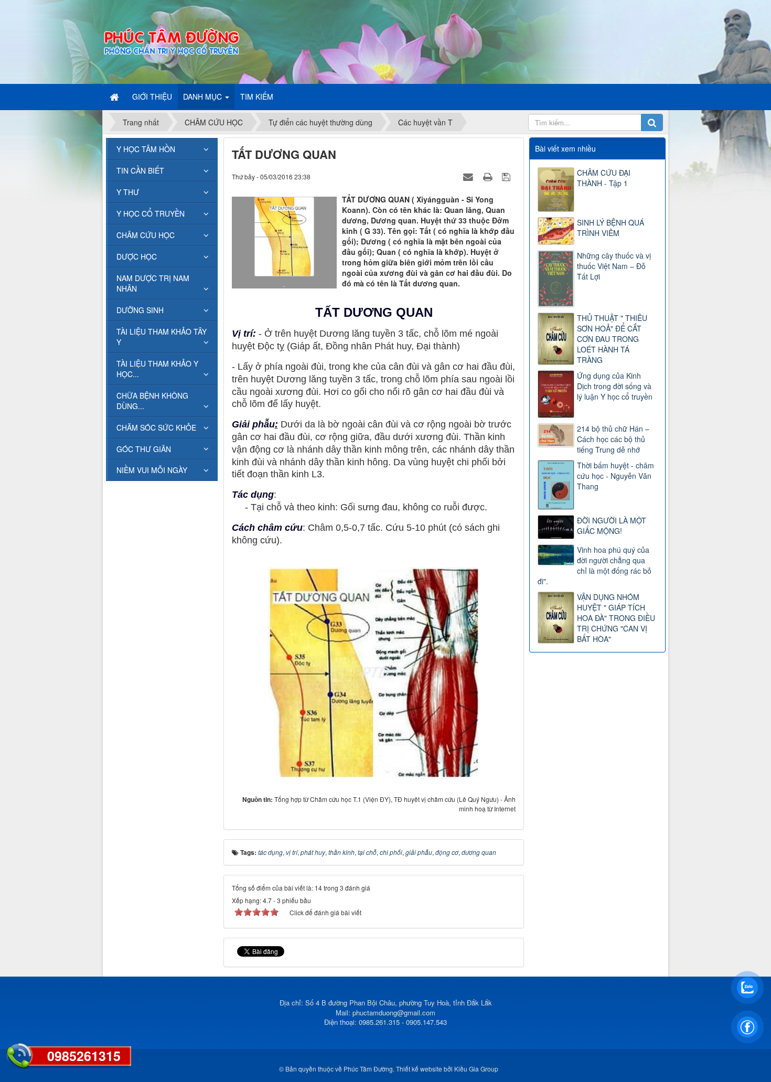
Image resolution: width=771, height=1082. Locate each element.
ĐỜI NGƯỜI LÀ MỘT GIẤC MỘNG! (611, 525)
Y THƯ (127, 192)
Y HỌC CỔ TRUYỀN (150, 213)
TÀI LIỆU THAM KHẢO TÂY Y (161, 336)
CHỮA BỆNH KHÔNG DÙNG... (152, 400)
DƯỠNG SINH (140, 310)
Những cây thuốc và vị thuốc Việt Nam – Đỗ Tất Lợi (614, 266)
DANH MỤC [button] (203, 96)
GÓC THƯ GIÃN (143, 449)
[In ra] (489, 176)
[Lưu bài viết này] (507, 176)
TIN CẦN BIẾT (140, 170)
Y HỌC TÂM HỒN (145, 149)
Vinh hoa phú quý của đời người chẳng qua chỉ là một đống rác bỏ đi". (594, 565)
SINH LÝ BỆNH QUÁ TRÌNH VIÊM (610, 227)
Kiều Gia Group (476, 1068)
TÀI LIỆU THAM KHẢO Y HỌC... (157, 368)
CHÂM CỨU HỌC (145, 235)
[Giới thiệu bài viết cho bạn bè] (469, 176)
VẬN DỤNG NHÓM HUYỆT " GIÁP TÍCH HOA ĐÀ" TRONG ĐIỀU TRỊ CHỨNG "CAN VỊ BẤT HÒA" (616, 618)
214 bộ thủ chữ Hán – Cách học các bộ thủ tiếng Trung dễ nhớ (613, 439)
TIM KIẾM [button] (256, 96)
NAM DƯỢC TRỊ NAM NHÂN (152, 283)
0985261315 (84, 1055)
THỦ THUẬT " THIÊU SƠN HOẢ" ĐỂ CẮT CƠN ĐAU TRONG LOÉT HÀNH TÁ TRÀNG (612, 339)
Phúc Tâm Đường (368, 1068)
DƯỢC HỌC (136, 256)
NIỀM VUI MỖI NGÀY (151, 470)
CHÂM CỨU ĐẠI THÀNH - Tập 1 (603, 177)
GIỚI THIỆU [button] (152, 96)
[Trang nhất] (115, 96)
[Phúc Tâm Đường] (171, 41)
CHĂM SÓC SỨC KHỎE (156, 427)
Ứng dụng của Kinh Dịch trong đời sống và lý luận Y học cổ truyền (614, 386)
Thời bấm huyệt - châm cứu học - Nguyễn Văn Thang (615, 475)
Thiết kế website (419, 1068)
